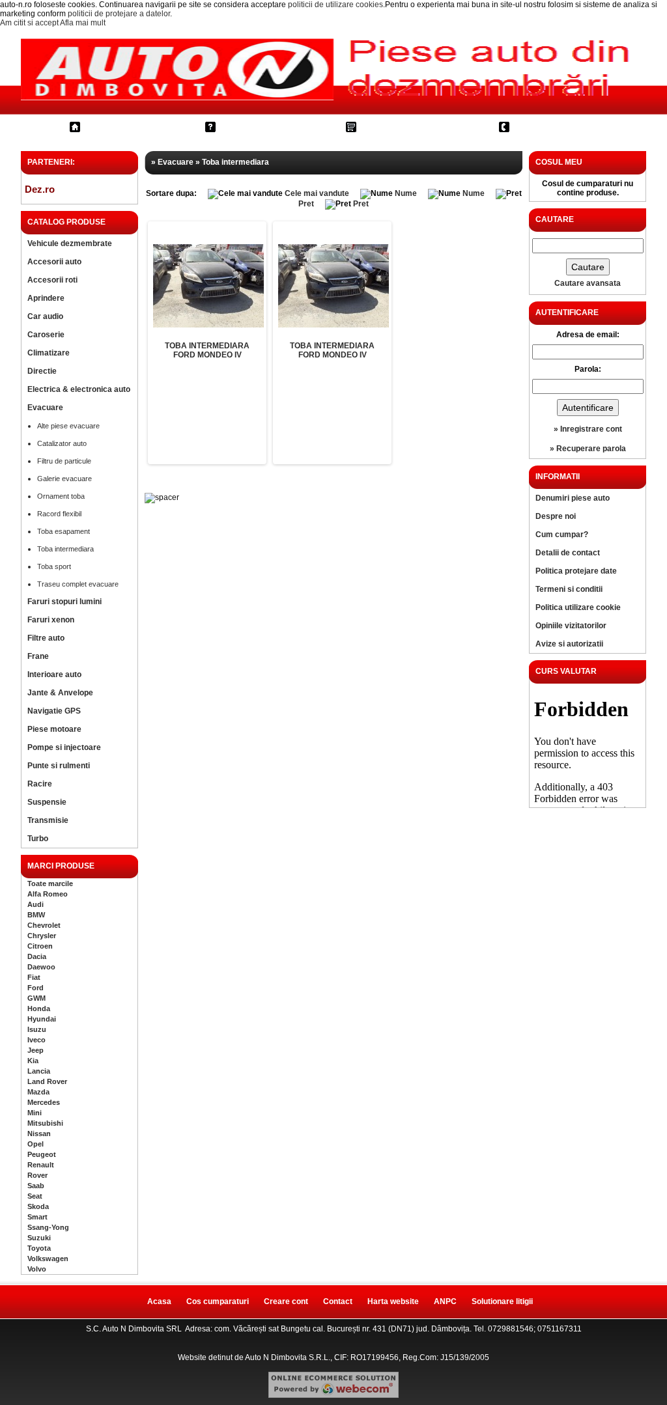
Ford (35, 988)
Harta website (393, 1301)
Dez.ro (40, 189)
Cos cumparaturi (406, 126)
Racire (39, 783)
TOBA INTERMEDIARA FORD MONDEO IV (207, 350)
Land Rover (47, 1081)
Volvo (36, 1269)
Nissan (39, 1133)
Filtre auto (45, 638)
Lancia (38, 1071)
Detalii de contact (567, 552)
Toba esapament (63, 531)
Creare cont (286, 1301)
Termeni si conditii (569, 589)
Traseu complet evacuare (78, 584)
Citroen (40, 946)
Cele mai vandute (317, 193)
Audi (35, 904)
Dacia (36, 956)
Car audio (45, 316)
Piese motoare (54, 729)
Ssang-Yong (48, 1227)
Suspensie (46, 802)
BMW (36, 915)
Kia (32, 1060)
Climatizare (48, 352)
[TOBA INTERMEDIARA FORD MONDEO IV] (208, 285)
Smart (37, 1217)
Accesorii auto (54, 261)
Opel (35, 1144)
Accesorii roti (52, 280)
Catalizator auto (62, 443)
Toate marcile (50, 883)
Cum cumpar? (259, 126)
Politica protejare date (576, 571)
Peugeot (41, 1154)
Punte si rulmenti (58, 765)
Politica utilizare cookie (578, 607)
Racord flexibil (59, 514)
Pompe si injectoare (64, 747)
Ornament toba (61, 496)
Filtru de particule (64, 461)
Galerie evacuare (64, 478)
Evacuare (45, 407)
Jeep (35, 1050)
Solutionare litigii (502, 1301)
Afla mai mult (83, 22)
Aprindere (45, 298)
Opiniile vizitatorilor (570, 625)
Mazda (38, 1092)
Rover (37, 1175)
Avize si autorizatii (569, 643)
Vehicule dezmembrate (69, 243)
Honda (38, 1008)
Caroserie (45, 334)
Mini (34, 1113)
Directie (42, 371)
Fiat (33, 977)
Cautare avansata (587, 283)
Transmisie (47, 820)
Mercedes (43, 1102)
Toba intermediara (65, 549)
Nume (406, 193)
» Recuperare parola (588, 448)
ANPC (445, 1301)
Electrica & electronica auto (78, 389)
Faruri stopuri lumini (64, 601)
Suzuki (39, 1238)
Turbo (37, 838)
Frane (38, 656)
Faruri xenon (50, 619)
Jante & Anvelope (60, 692)
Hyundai (41, 1019)
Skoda (38, 1206)
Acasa (159, 1301)
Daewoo (41, 967)
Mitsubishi (45, 1123)
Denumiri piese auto (572, 498)
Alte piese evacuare (68, 426)
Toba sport (54, 566)
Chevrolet (44, 925)
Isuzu (36, 1029)
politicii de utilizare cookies (335, 4)
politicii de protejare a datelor (119, 13)
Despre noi (555, 516)
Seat (34, 1196)
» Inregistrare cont (588, 429)
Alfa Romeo (47, 894)
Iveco (36, 1040)
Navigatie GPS (54, 711)
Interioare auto (54, 674)
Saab (35, 1185)
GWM (36, 998)
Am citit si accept (29, 22)
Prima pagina (121, 126)
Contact (537, 126)
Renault (40, 1165)
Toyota (39, 1248)
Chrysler (41, 935)
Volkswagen (47, 1258)
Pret (306, 203)
